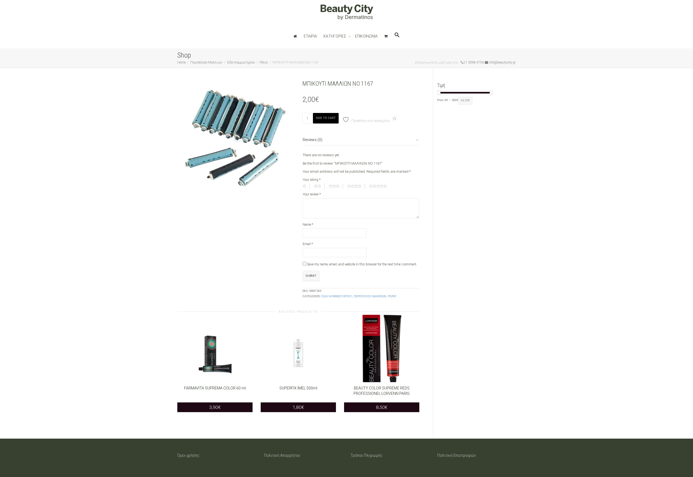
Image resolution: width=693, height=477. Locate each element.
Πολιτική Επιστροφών (456, 455)
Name (308, 224)
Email (308, 244)
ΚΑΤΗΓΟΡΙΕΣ (335, 36)
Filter (465, 100)
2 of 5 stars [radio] (319, 186)
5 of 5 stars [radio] (379, 186)
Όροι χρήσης (188, 455)
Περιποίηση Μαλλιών (206, 62)
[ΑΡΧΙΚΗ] (295, 36)
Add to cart (326, 118)
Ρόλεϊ (264, 62)
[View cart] (386, 36)
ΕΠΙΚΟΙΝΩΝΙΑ (366, 36)
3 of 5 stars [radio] (336, 186)
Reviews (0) (312, 140)
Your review (312, 194)
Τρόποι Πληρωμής (367, 455)
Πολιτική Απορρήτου (282, 455)
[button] (397, 36)
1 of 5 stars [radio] (306, 186)
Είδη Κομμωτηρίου (241, 62)
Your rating (312, 180)
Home (181, 62)
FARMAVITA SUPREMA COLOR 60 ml (215, 388)
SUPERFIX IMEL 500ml (298, 388)
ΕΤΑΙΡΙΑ (310, 36)
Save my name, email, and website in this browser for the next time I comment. (362, 264)
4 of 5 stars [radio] (356, 186)
